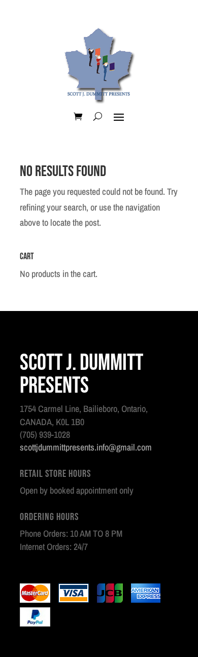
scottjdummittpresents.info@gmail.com (86, 447)
